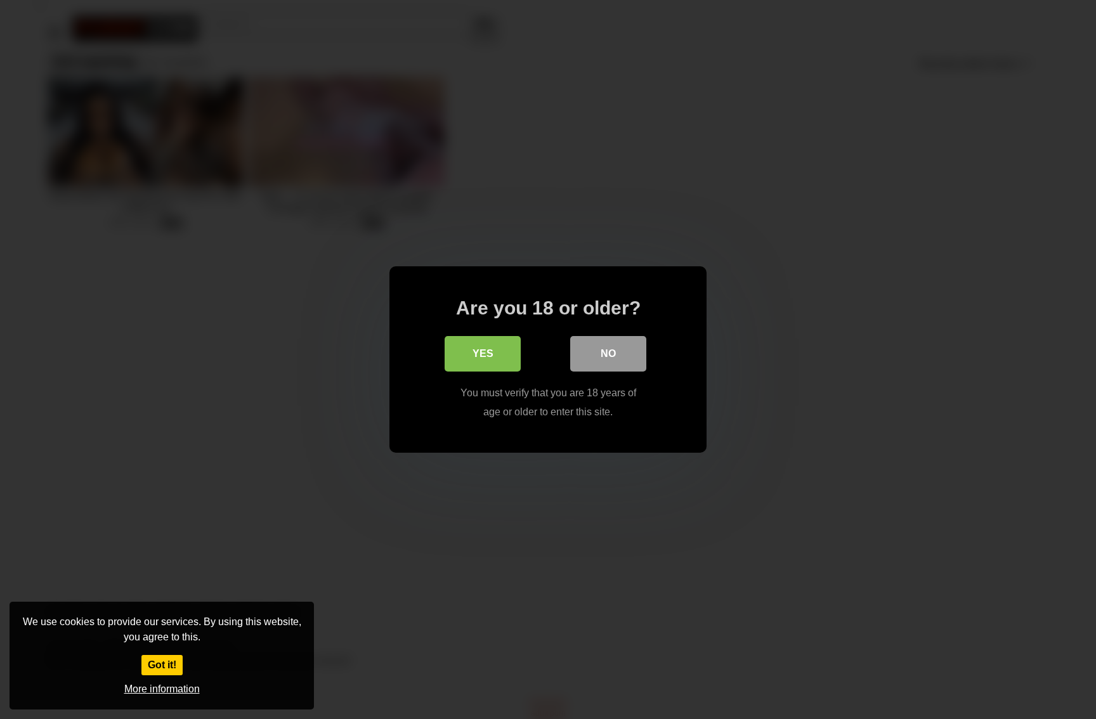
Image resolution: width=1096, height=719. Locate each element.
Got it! (162, 664)
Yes (483, 353)
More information (162, 688)
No (608, 353)
